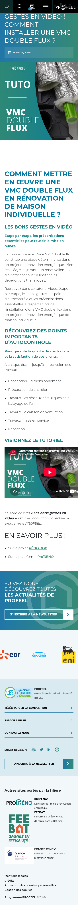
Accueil (15, 149)
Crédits (9, 880)
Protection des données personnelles (30, 885)
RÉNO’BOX (38, 548)
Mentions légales (16, 876)
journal (31, 149)
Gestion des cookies (18, 890)
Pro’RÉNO (45, 557)
